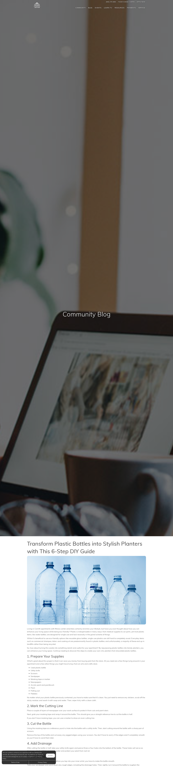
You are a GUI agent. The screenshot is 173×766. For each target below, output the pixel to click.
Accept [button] (50, 755)
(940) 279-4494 (111, 2)
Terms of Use (15, 762)
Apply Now (141, 2)
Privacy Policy (42, 762)
